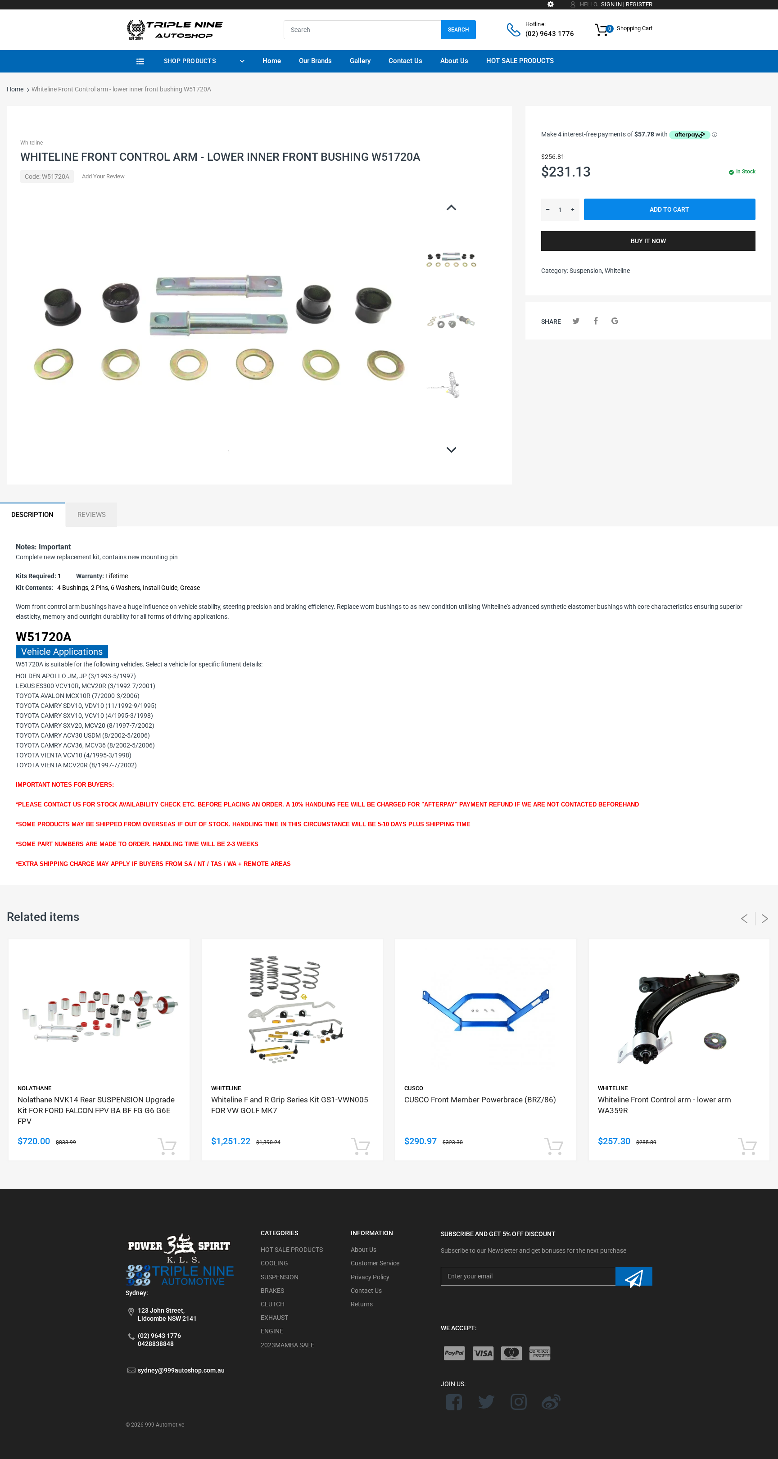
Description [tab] (32, 515)
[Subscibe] (633, 1276)
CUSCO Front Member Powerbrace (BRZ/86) (480, 1099)
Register (639, 4)
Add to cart (669, 209)
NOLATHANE (34, 1088)
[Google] (614, 320)
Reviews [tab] (91, 515)
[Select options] (167, 1147)
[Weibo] (551, 1402)
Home (15, 89)
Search (458, 30)
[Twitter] (576, 320)
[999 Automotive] (174, 29)
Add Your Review (103, 176)
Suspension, (586, 270)
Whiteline (31, 143)
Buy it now (648, 241)
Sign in (611, 4)
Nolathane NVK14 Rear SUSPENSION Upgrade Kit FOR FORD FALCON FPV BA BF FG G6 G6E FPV (96, 1110)
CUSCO (413, 1088)
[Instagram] (519, 1402)
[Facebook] (595, 320)
